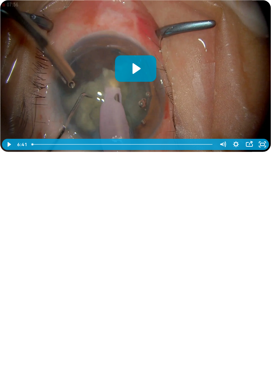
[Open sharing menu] (249, 144)
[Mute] (222, 144)
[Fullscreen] (262, 144)
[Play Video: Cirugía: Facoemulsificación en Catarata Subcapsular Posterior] (135, 68)
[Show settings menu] (236, 144)
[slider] (122, 144)
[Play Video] (8, 144)
